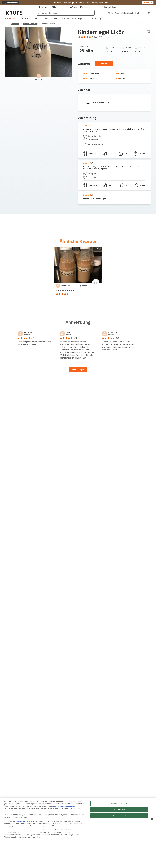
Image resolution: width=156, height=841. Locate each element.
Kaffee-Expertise (79, 18)
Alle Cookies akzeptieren (119, 816)
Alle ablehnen (119, 809)
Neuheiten (35, 18)
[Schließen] (152, 819)
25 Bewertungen (105, 37)
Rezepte (65, 18)
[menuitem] (11, 18)
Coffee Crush (11, 18)
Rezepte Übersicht (30, 24)
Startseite (15, 24)
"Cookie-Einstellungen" (25, 821)
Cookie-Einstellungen (119, 803)
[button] (113, 13)
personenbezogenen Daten (65, 806)
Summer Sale (11, 3)
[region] (78, 819)
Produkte (24, 18)
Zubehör (46, 18)
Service (56, 18)
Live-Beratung (95, 18)
